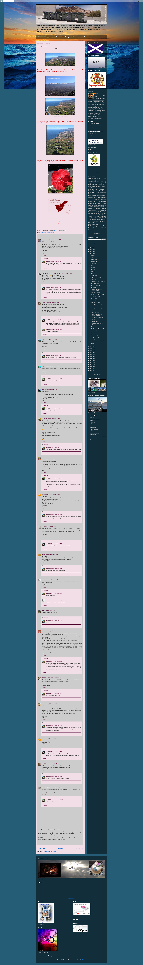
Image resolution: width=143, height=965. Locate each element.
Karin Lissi (44, 302)
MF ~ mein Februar (95, 283)
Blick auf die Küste (95, 339)
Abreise (98, 180)
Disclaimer (76, 37)
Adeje (102, 180)
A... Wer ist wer (100, 178)
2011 (91, 364)
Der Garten (97, 187)
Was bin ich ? (101, 224)
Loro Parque (95, 205)
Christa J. (44, 631)
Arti (43, 526)
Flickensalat (92, 422)
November (93, 257)
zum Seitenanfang (97, 172)
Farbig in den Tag (95, 337)
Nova (47, 261)
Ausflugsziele (43, 232)
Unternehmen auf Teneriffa (99, 221)
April (92, 271)
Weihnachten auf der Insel (95, 226)
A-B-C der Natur (92, 178)
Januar (93, 343)
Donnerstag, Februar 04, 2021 (56, 800)
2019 (91, 348)
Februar (93, 275)
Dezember (93, 255)
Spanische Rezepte (93, 216)
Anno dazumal (95, 183)
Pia (42, 739)
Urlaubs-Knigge (91, 223)
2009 (91, 368)
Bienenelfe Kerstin (46, 677)
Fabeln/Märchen (103, 192)
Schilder (104, 215)
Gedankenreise (93, 426)
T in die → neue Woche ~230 (97, 277)
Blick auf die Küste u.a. (95, 123)
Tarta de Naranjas (95, 335)
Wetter (104, 226)
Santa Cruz (98, 215)
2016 (91, 354)
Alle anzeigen (104, 436)
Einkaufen (102, 189)
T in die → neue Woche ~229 (97, 294)
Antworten (44, 255)
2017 (91, 352)
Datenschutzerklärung (62, 37)
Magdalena (44, 366)
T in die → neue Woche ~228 (97, 310)
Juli (92, 265)
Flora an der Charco (95, 292)
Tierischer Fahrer (94, 327)
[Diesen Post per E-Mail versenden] (59, 230)
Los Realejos (101, 205)
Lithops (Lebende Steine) (96, 308)
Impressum (49, 37)
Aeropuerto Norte (93, 135)
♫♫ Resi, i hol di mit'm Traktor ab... (98, 305)
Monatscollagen (92, 210)
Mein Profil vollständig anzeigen (95, 118)
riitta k (43, 610)
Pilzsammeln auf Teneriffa (93, 211)
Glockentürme (100, 195)
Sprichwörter (103, 216)
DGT (91, 149)
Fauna (90, 194)
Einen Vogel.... (94, 333)
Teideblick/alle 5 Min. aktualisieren (97, 125)
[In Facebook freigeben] (64, 230)
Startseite (40, 37)
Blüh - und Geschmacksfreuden (98, 341)
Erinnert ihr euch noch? (100, 191)
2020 (91, 346)
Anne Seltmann (45, 240)
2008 (91, 370)
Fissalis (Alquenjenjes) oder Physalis (97, 324)
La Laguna (97, 203)
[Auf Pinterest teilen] (65, 230)
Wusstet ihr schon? (93, 228)
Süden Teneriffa (102, 218)
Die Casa (94, 189)
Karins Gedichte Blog (94, 429)
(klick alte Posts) (59, 70)
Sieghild (44, 763)
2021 (91, 253)
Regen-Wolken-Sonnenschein (97, 317)
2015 (91, 356)
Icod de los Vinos (95, 197)
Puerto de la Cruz (93, 213)
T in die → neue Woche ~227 (97, 329)
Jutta (43, 704)
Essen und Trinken (93, 192)
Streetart (97, 218)
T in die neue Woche (95, 219)
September (93, 261)
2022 (91, 251)
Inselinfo (97, 199)
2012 (91, 362)
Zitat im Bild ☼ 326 (95, 331)
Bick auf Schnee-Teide (96, 303)
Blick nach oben (92, 184)
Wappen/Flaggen (91, 224)
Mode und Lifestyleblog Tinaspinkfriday (51, 273)
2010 (91, 366)
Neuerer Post (41, 848)
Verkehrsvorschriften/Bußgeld (101, 223)
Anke (43, 340)
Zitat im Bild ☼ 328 (95, 296)
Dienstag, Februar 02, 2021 (55, 240)
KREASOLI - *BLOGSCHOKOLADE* (95, 418)
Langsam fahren (94, 321)
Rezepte (99, 213)
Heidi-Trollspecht (46, 787)
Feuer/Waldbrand (102, 194)
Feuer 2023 (95, 194)
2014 (91, 358)
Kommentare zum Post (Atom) (49, 851)
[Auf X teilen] (62, 230)
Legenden (90, 205)
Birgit (43, 389)
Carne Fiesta (93, 319)
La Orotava (103, 203)
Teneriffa (92, 127)
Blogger (84, 960)
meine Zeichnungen (94, 206)
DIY (98, 189)
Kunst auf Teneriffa (98, 201)
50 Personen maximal (95, 285)
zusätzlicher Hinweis (88, 37)
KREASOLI (44, 418)
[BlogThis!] (61, 230)
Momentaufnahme (51, 232)
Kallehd (44, 554)
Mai (92, 269)
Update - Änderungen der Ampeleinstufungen (96, 290)
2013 (91, 360)
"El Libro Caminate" (95, 300)
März (92, 273)
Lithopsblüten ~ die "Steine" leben (98, 281)
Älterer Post (79, 848)
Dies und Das (45, 579)
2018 (91, 350)
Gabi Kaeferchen (46, 458)
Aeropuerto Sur (93, 133)
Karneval (90, 201)
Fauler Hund (94, 287)
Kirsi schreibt (45, 494)
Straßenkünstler (91, 218)
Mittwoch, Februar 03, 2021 (56, 379)
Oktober (93, 259)
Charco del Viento (96, 186)
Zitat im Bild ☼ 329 (95, 279)
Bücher (99, 184)
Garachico (94, 195)
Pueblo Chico (103, 211)
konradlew (74, 960)
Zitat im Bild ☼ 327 (95, 312)
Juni (92, 267)
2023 (91, 249)
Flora (89, 195)
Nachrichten (103, 210)
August (93, 263)
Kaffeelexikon (103, 199)
